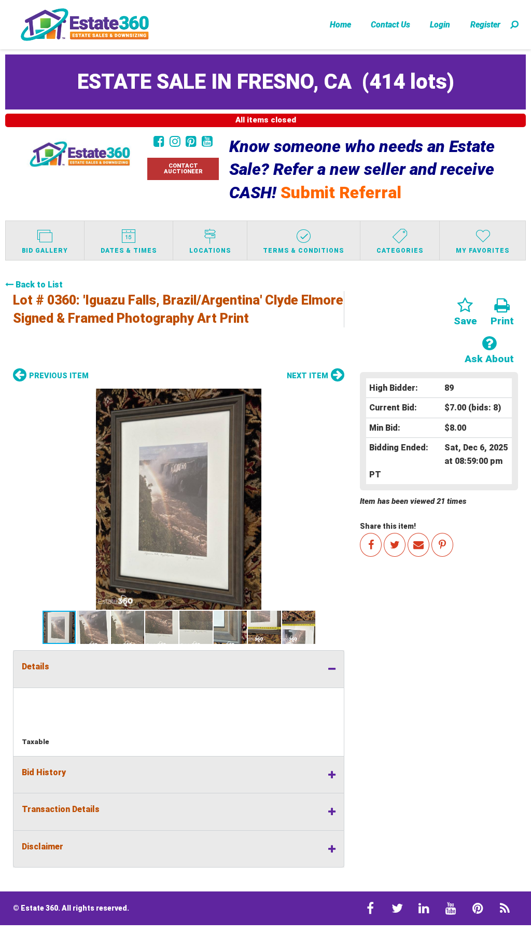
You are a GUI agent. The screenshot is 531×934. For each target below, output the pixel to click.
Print (502, 321)
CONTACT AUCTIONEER (183, 168)
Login (440, 25)
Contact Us (390, 25)
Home (340, 25)
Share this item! (388, 526)
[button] (178, 499)
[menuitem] (340, 24)
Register (485, 25)
